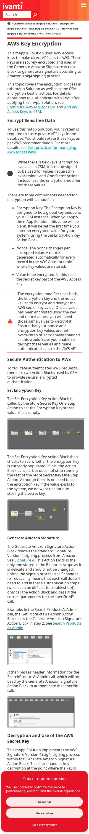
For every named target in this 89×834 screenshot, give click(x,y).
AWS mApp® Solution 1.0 (44, 28)
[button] (35, 14)
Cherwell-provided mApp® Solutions (35, 23)
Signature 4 (24, 560)
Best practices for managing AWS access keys (41, 150)
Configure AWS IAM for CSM (31, 107)
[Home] (9, 23)
